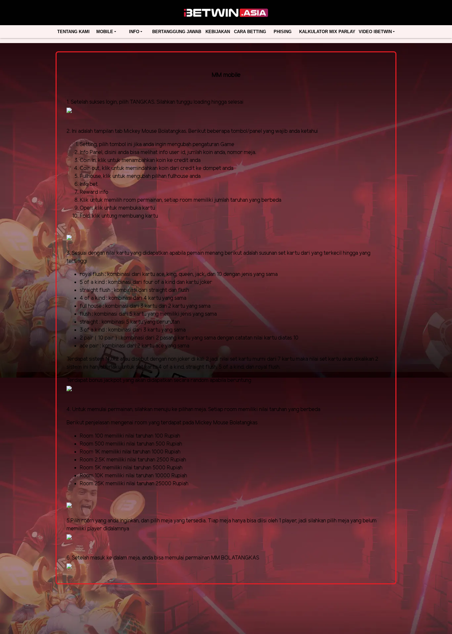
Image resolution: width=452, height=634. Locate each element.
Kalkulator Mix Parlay (327, 31)
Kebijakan (217, 31)
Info (134, 31)
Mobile (104, 31)
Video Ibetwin (375, 31)
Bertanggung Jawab (176, 31)
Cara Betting (250, 31)
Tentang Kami (73, 31)
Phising (283, 31)
